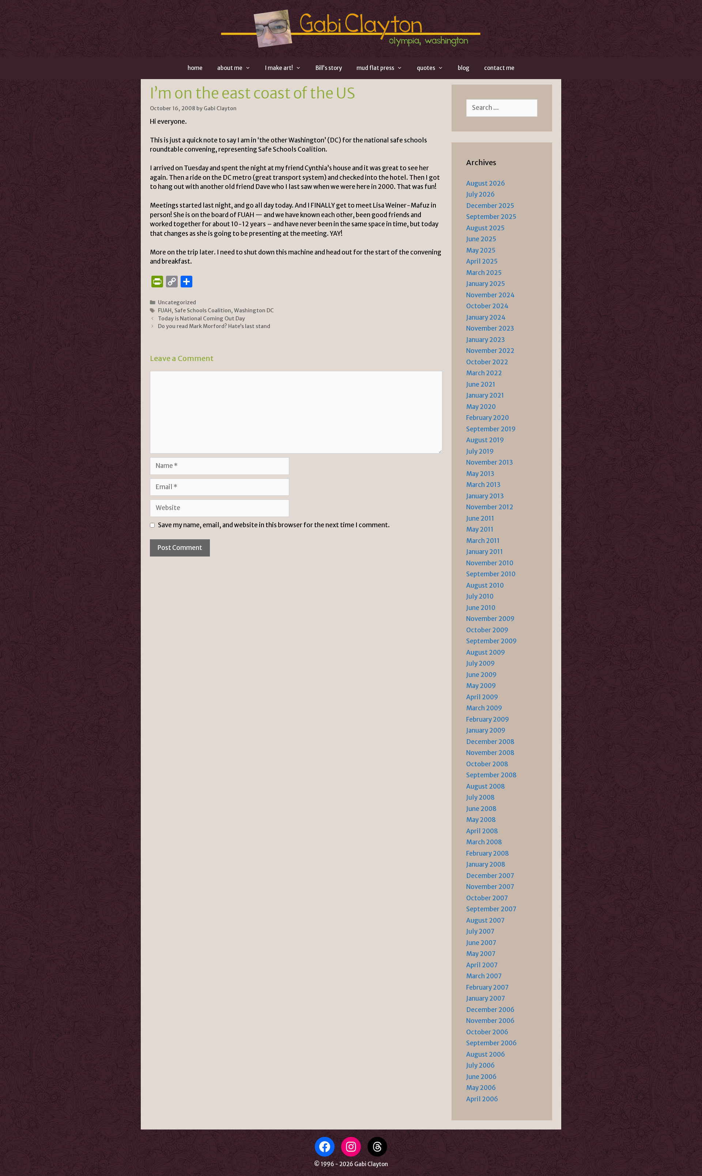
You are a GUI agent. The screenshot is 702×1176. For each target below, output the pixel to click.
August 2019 (485, 440)
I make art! (279, 67)
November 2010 (489, 563)
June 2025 (481, 239)
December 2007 (490, 876)
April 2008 (482, 831)
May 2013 (480, 474)
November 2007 (490, 887)
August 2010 (485, 585)
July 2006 (480, 1065)
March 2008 (484, 842)
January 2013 (485, 496)
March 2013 (483, 485)
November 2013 (489, 462)
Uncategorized (177, 302)
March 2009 (484, 708)
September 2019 (491, 429)
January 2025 (485, 284)
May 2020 (481, 407)
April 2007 (482, 965)
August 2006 (485, 1054)
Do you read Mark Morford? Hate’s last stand (214, 326)
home (195, 67)
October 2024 (487, 306)
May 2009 (481, 686)
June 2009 (481, 675)
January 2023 (485, 340)
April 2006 (482, 1099)
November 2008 (490, 753)
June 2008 (481, 809)
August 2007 (485, 920)
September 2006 (491, 1043)
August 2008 (485, 786)
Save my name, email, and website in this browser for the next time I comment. (274, 525)
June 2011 (480, 518)
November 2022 (490, 351)
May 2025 (480, 250)
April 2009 (482, 697)
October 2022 (487, 362)
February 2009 (487, 719)
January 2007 (485, 998)
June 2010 (480, 608)
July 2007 (480, 931)
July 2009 (480, 663)
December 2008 (490, 742)
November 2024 (490, 295)
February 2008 (487, 853)
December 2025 (490, 206)
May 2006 (481, 1088)
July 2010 (480, 596)
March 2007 (484, 976)
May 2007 (480, 954)
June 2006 (481, 1077)
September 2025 (491, 217)
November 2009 (490, 619)
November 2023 (490, 328)
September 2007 (491, 909)
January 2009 (485, 730)
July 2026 (480, 194)
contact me (499, 67)
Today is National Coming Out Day (201, 318)
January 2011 (484, 552)
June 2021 (480, 384)
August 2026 (485, 183)
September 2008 (491, 775)
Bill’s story (329, 67)
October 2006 (487, 1032)
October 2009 (487, 630)
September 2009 (491, 641)
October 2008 (487, 764)
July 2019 (480, 451)
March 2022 (484, 373)
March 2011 (483, 541)
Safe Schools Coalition (202, 310)
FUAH (164, 310)
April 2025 (482, 261)
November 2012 (489, 507)
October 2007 (487, 898)
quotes (426, 67)
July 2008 (480, 797)
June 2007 (481, 943)
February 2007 (487, 987)
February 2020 (487, 418)
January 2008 (485, 864)
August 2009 (485, 652)
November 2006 (490, 1021)
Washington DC (254, 310)
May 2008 (481, 820)
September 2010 (491, 574)
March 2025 (484, 273)
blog (463, 67)
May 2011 (480, 529)
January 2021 (485, 395)
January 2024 (486, 317)
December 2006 (490, 1010)
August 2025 (485, 228)
